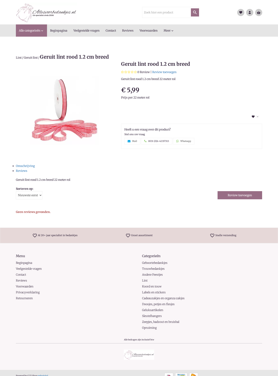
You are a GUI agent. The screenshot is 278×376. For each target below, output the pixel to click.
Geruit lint (31, 57)
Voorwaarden (24, 286)
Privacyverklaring (28, 292)
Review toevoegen (164, 72)
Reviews (21, 171)
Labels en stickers (154, 292)
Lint (19, 57)
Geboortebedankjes (154, 263)
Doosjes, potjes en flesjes (158, 304)
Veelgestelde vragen (29, 269)
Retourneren (24, 298)
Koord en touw (152, 286)
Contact (21, 274)
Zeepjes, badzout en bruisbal (160, 322)
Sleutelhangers (152, 316)
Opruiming (149, 328)
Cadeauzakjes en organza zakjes (163, 298)
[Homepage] (46, 12)
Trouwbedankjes (153, 269)
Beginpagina (24, 263)
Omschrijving (25, 166)
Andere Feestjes (152, 274)
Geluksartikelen (152, 310)
